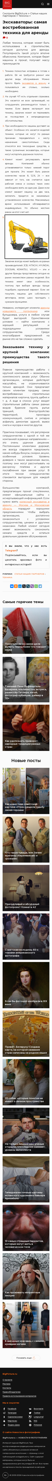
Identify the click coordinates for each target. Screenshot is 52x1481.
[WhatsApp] (36, 586)
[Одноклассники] (16, 586)
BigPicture (21, 13)
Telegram (10, 550)
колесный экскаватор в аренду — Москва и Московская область (26, 505)
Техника (23, 15)
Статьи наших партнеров (29, 574)
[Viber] (32, 586)
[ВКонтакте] (12, 586)
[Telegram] (40, 586)
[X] (24, 586)
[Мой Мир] (20, 586)
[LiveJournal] (28, 586)
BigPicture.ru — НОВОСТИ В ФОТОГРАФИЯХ (25, 1437)
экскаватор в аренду (34, 83)
